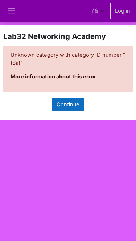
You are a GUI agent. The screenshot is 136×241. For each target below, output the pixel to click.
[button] (98, 11)
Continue (68, 104)
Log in (122, 11)
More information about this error (53, 76)
